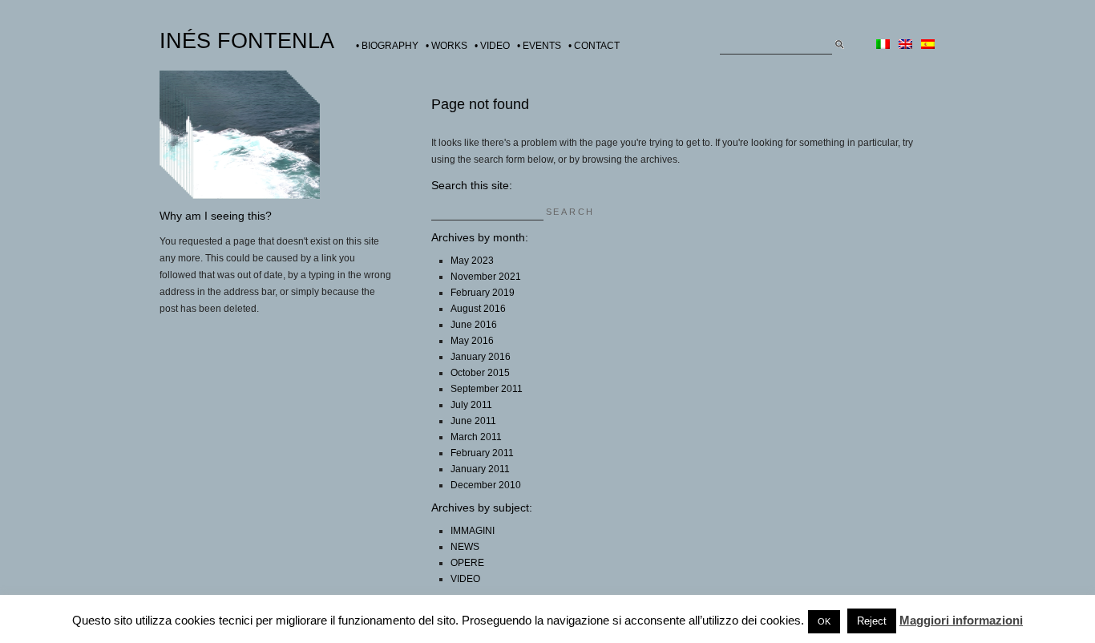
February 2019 (483, 292)
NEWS (465, 546)
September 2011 (487, 388)
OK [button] (824, 621)
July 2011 (471, 404)
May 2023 (472, 260)
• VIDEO (492, 45)
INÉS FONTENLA (247, 41)
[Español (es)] (928, 45)
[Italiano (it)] (883, 45)
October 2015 (480, 372)
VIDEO (465, 578)
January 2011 (480, 469)
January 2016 (481, 356)
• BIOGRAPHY (387, 45)
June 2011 (473, 421)
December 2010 (486, 485)
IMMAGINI (473, 530)
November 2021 (486, 276)
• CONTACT (594, 45)
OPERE (467, 562)
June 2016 (474, 324)
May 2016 (472, 340)
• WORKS (446, 45)
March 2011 (476, 437)
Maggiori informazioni (961, 620)
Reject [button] (872, 621)
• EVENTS (539, 45)
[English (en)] (905, 45)
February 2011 (482, 453)
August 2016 (478, 308)
